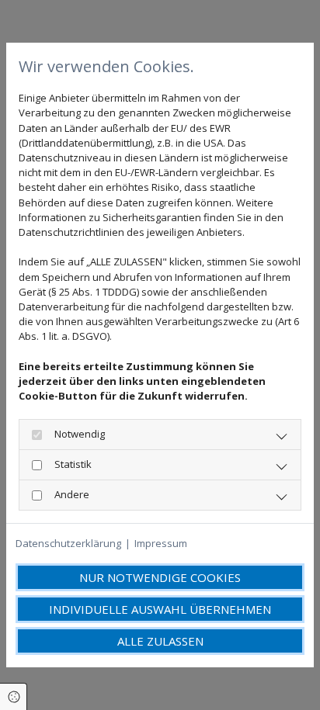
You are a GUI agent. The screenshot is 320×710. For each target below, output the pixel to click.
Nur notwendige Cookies (160, 577)
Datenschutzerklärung (68, 543)
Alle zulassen (160, 641)
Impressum (160, 543)
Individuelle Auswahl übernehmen (160, 609)
